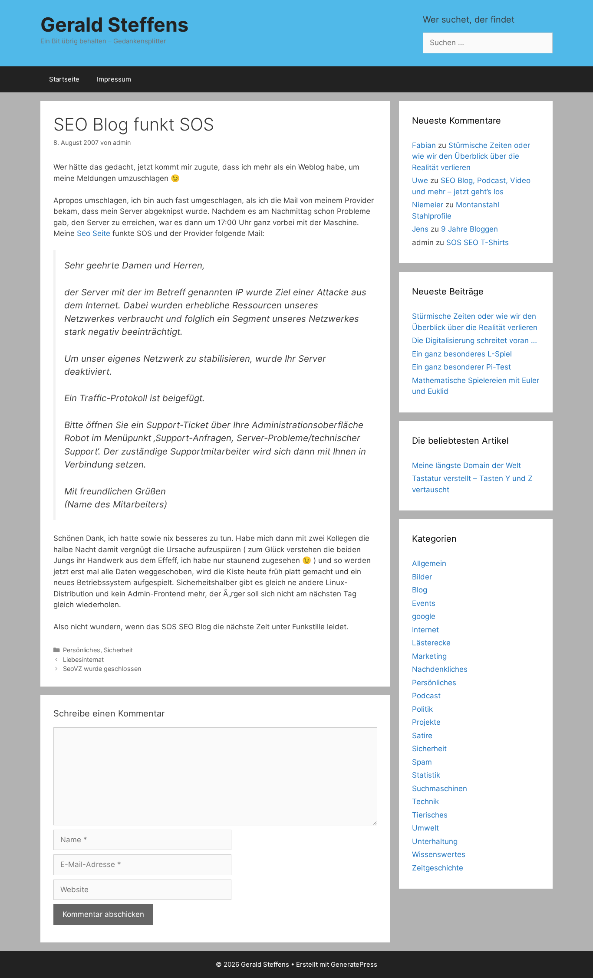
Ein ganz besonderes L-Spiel (462, 354)
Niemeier (427, 204)
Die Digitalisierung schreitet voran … (474, 340)
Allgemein (429, 563)
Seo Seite (93, 233)
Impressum (114, 79)
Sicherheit (118, 650)
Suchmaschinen (439, 788)
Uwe (420, 180)
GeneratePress (354, 964)
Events (423, 603)
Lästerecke (431, 642)
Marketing (429, 656)
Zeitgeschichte (437, 868)
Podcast (426, 695)
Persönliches (81, 650)
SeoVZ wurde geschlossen (102, 668)
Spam (422, 762)
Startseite (64, 79)
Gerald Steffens (114, 24)
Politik (422, 709)
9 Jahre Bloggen (469, 229)
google (423, 616)
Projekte (426, 722)
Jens (420, 229)
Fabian (424, 145)
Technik (425, 801)
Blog (419, 589)
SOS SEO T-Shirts (477, 242)
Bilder (422, 576)
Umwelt (425, 828)
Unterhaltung (435, 841)
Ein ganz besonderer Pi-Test (461, 367)
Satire (422, 735)
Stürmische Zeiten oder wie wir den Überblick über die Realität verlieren (471, 156)
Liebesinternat (83, 659)
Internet (425, 629)
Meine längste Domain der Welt (466, 465)
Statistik (426, 775)
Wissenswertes (438, 854)
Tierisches (430, 815)
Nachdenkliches (440, 669)
